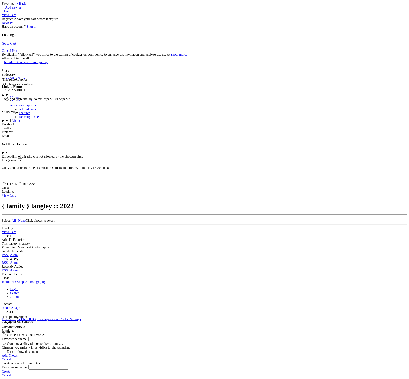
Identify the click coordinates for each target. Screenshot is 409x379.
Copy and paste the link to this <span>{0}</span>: (36, 99)
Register (7, 22)
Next (15, 50)
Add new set (12, 7)
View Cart (9, 15)
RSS (5, 255)
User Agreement (48, 319)
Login (14, 289)
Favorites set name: (15, 339)
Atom (14, 255)
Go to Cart (9, 43)
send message (11, 308)
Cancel (7, 50)
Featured (24, 113)
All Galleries (27, 109)
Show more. (178, 54)
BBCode (29, 184)
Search (14, 293)
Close (5, 11)
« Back (21, 3)
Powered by (19, 319)
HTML (12, 184)
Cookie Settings (70, 319)
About (16, 120)
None (22, 220)
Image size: (9, 160)
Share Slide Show (14, 78)
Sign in (31, 26)
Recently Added (29, 117)
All (14, 220)
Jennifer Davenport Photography (26, 62)
